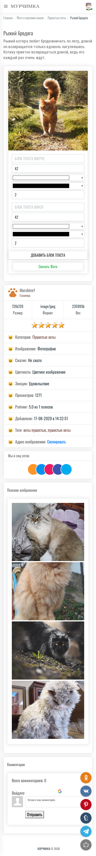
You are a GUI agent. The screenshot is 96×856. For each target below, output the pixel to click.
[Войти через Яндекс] (52, 791)
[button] (87, 6)
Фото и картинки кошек (30, 17)
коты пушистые (34, 430)
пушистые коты (59, 430)
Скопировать (56, 442)
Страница (25, 295)
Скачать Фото (48, 266)
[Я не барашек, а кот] (48, 710)
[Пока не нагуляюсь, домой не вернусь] (48, 650)
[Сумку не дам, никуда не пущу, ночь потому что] (48, 532)
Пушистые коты (57, 17)
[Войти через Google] (59, 791)
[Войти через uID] (29, 791)
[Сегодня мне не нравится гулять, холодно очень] (48, 591)
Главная (8, 17)
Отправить (34, 814)
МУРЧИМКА (44, 848)
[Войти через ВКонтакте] (37, 791)
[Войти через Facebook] (44, 791)
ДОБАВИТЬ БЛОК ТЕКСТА (48, 255)
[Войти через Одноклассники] (67, 791)
